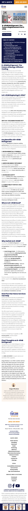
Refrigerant (8, 34)
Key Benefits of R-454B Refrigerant (12, 48)
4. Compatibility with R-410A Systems (14, 55)
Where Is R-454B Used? (9, 56)
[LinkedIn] (22, 34)
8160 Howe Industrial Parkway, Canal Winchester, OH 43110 (14, 425)
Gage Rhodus (14, 389)
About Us (14, 449)
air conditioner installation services (11, 290)
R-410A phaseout (8, 133)
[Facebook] (19, 34)
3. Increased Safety (9, 53)
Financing (14, 447)
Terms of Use (14, 468)
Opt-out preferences (14, 471)
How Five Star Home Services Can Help (13, 59)
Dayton (14, 480)
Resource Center (14, 455)
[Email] (25, 34)
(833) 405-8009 (8, 356)
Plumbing (14, 442)
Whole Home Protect (14, 451)
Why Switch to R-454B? (9, 58)
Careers (14, 456)
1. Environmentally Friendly (11, 50)
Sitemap (14, 460)
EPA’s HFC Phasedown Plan (18, 110)
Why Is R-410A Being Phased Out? (13, 47)
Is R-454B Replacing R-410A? (11, 45)
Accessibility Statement (14, 466)
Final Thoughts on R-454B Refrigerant (13, 61)
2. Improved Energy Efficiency (12, 52)
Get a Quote (7, 2)
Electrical (14, 444)
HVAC (4, 34)
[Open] (25, 7)
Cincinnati (14, 477)
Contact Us (14, 458)
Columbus (14, 479)
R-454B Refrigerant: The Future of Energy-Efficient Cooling (14, 43)
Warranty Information (14, 453)
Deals (14, 446)
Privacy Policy (14, 469)
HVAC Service (14, 440)
